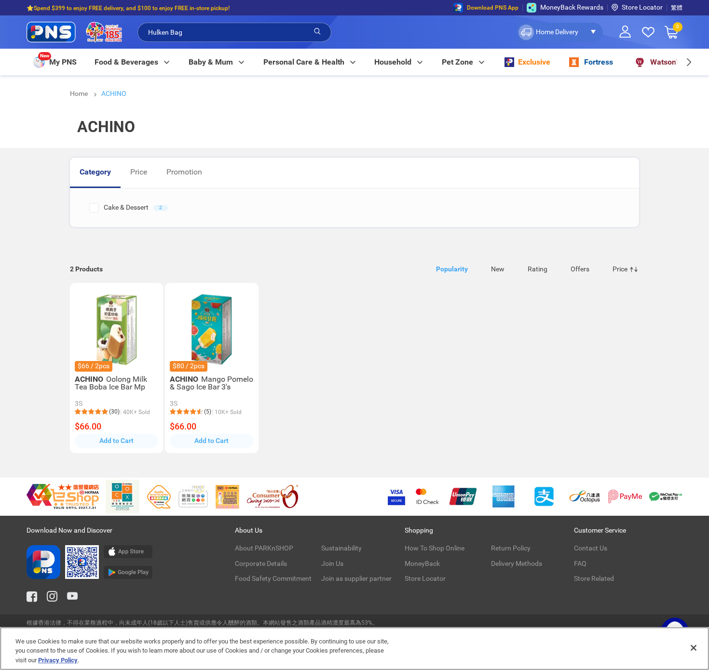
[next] (688, 62)
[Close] (693, 647)
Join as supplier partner (356, 578)
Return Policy (511, 548)
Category (95, 171)
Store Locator (642, 7)
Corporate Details (261, 563)
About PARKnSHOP (264, 548)
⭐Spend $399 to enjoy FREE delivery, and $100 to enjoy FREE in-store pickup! (128, 7)
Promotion (184, 171)
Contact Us (590, 548)
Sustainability (341, 548)
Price (138, 171)
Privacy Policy (58, 660)
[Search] (317, 31)
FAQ (580, 563)
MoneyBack (422, 563)
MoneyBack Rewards (571, 7)
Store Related (594, 578)
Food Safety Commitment (273, 578)
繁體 (676, 7)
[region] (354, 648)
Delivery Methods (516, 563)
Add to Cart (116, 440)
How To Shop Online (434, 548)
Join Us (332, 563)
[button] (560, 32)
